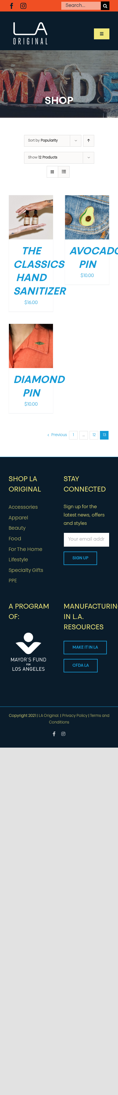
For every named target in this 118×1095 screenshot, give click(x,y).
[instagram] (23, 6)
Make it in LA (85, 647)
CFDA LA (80, 665)
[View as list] (63, 171)
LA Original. (49, 716)
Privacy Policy (74, 716)
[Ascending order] (88, 141)
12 (94, 435)
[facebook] (12, 6)
